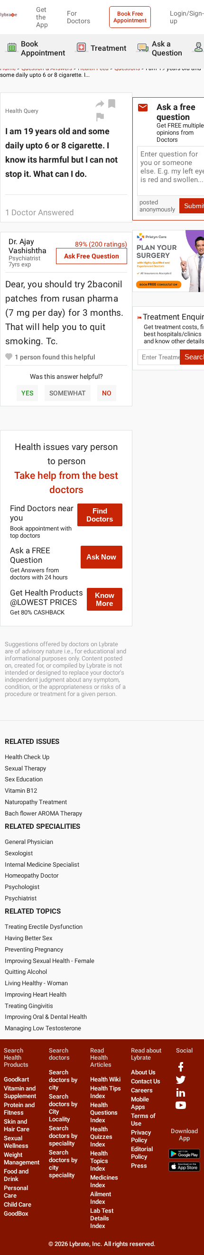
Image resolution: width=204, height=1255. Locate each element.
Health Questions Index (104, 1112)
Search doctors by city (63, 1080)
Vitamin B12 (21, 790)
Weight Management (21, 1158)
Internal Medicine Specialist (42, 864)
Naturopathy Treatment (36, 802)
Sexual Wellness (16, 1142)
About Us (143, 1072)
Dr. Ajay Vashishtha (27, 246)
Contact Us (145, 1081)
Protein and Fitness (19, 1108)
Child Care (17, 1204)
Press (139, 1165)
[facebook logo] (180, 1070)
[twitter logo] (180, 1083)
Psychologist (22, 886)
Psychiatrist (21, 898)
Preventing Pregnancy (34, 949)
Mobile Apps (140, 1103)
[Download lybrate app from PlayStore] (184, 1156)
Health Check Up (27, 756)
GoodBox (16, 1213)
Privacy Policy (141, 1136)
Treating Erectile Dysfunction (44, 926)
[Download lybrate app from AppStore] (184, 1169)
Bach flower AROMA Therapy (43, 813)
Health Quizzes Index (101, 1137)
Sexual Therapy (25, 768)
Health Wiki (105, 1079)
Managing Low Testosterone (43, 1028)
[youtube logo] (180, 1108)
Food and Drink (16, 1175)
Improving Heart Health (35, 994)
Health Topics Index (99, 1161)
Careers (142, 1090)
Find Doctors (99, 515)
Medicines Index (104, 1181)
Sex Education (24, 779)
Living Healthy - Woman (36, 983)
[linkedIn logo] (180, 1095)
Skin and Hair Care (16, 1125)
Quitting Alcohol (26, 971)
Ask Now (101, 557)
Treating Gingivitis (29, 1005)
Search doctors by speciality (63, 1136)
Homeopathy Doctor (31, 875)
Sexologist (19, 853)
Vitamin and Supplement (20, 1092)
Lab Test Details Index (101, 1218)
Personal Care (16, 1191)
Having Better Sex (28, 938)
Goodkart (16, 1079)
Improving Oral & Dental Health (46, 1016)
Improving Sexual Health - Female (49, 960)
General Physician (29, 841)
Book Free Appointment (130, 17)
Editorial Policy (142, 1152)
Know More (104, 599)
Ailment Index (100, 1198)
